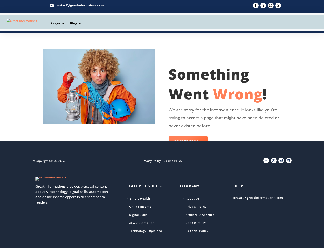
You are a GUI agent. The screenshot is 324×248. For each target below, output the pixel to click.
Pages (56, 23)
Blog (73, 23)
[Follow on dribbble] (278, 5)
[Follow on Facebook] (256, 5)
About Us (193, 198)
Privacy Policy (151, 161)
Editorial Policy (197, 231)
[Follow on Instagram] (271, 5)
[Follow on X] (263, 5)
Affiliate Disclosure (199, 215)
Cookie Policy (173, 161)
